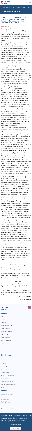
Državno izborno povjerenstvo (8, 384)
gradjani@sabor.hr (5, 401)
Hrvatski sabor (8, 2)
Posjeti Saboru (4, 361)
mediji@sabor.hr (5, 399)
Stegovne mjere (5, 343)
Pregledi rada (4, 366)
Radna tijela (8, 7)
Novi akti (3, 316)
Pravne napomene (5, 411)
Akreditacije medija (5, 364)
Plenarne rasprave (5, 322)
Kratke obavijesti (5, 358)
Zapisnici (3, 319)
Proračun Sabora (5, 369)
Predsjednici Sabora (5, 349)
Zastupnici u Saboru (5, 337)
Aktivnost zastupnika (6, 340)
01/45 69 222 (6, 397)
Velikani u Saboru (5, 352)
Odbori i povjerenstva (17, 7)
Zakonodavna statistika (6, 331)
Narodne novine (5, 378)
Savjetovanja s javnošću (7, 381)
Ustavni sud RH (4, 387)
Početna (3, 7)
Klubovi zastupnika (5, 346)
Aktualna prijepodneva (6, 325)
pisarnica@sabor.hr (5, 402)
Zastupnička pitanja (5, 328)
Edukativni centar (5, 372)
